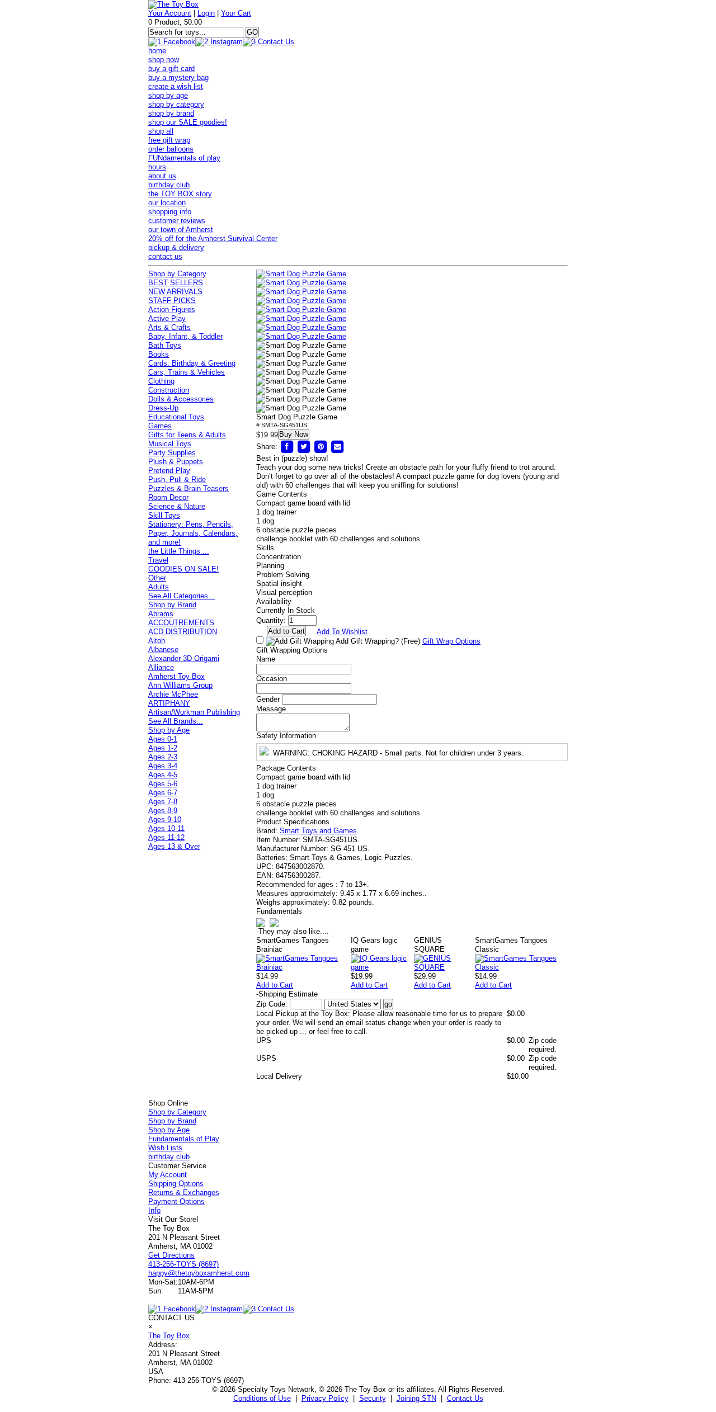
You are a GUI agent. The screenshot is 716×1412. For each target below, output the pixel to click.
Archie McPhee (173, 694)
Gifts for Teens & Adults (187, 435)
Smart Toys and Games (318, 831)
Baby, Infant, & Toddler (185, 336)
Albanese (163, 649)
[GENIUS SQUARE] (444, 967)
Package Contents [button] (286, 768)
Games (160, 426)
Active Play (167, 318)
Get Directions (171, 1255)
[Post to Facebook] (287, 446)
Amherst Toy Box (176, 676)
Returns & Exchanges (183, 1192)
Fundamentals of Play (183, 1139)
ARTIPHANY (169, 703)
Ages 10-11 (166, 828)
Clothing (161, 381)
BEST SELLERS (175, 282)
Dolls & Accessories (181, 399)
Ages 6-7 (162, 792)
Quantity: (271, 620)
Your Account (169, 13)
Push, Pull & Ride (177, 479)
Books (158, 354)
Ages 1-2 (162, 748)
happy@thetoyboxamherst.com (198, 1273)
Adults (158, 587)
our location (167, 203)
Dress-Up (163, 408)
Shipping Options (176, 1183)
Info (154, 1210)
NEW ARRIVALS (175, 291)
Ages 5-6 (162, 784)
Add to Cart (274, 985)
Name (265, 659)
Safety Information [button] (286, 735)
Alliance (161, 667)
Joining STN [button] (416, 1398)
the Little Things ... (178, 551)
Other (157, 578)
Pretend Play (169, 470)
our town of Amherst (180, 229)
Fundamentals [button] (279, 911)
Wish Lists (165, 1148)
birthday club (169, 185)
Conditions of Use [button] (262, 1398)
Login (206, 13)
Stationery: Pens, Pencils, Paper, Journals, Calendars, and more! (193, 533)
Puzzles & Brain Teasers (188, 488)
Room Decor (168, 497)
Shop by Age (169, 730)
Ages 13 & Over (174, 846)
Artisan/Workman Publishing (194, 712)
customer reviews (176, 220)
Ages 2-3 (162, 757)
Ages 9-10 (164, 819)
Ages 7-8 (162, 801)
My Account (167, 1174)
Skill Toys (164, 515)
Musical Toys (169, 444)
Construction (168, 390)
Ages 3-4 (162, 766)
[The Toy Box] (173, 4)
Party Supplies (172, 452)
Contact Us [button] (465, 1398)
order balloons (171, 149)
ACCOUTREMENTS (181, 622)
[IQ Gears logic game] (382, 967)
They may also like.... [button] (292, 931)
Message (271, 709)
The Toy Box (169, 1335)
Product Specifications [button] (292, 822)
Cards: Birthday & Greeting (191, 363)
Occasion (271, 678)
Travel (158, 560)
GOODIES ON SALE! (183, 569)
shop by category (176, 104)
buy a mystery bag (178, 77)
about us (162, 176)
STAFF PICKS (172, 300)
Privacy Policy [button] (325, 1398)
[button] (301, 274)
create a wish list (175, 86)
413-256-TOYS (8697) (183, 1264)
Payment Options (176, 1201)
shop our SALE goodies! (187, 122)
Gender (268, 699)
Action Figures (171, 309)
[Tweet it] (303, 446)
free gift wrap (169, 140)
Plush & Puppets (175, 461)
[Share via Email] (337, 446)
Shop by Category (177, 274)
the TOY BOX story (180, 194)
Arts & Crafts (169, 327)
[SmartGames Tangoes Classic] (521, 967)
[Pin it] (320, 446)
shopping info (169, 211)
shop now (163, 59)
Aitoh (156, 640)
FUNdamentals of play (184, 158)
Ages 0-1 (162, 739)
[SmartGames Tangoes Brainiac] (303, 967)
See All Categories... (181, 596)
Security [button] (372, 1398)
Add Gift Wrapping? (377, 641)
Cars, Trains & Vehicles (186, 372)
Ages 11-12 (166, 837)
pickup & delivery (176, 247)
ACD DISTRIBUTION (182, 631)
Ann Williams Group (180, 685)
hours (157, 167)
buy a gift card (171, 68)
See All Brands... (175, 721)
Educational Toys (176, 417)
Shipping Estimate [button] (287, 994)
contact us (165, 256)
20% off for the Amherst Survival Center (212, 238)
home (157, 50)
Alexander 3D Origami (183, 658)
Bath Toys (164, 345)
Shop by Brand (172, 605)
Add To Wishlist (342, 631)
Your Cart (236, 13)
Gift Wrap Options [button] (451, 641)
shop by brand (171, 113)
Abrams (160, 614)
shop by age (168, 95)
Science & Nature (176, 506)
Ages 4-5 (162, 775)
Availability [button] (273, 601)
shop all (160, 131)
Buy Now (293, 434)
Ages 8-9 (162, 810)
